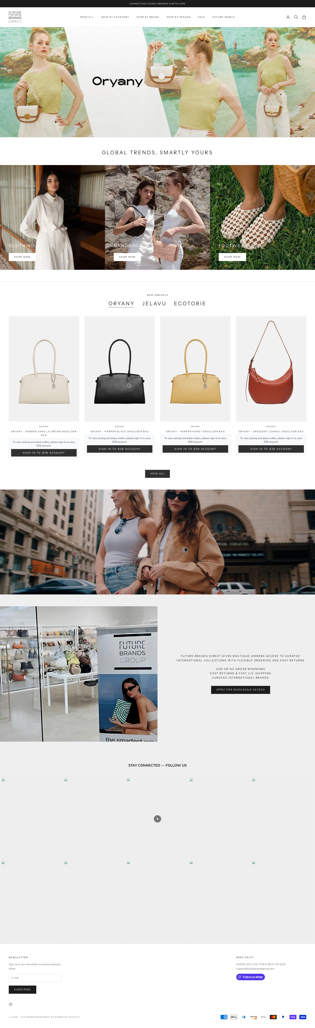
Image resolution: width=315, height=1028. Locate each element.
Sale (201, 17)
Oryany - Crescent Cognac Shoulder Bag (271, 431)
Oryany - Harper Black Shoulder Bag (119, 431)
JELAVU (154, 303)
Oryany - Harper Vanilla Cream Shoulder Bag (44, 433)
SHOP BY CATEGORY (115, 17)
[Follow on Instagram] (10, 1004)
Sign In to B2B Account (44, 453)
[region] (157, 82)
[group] (157, 82)
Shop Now (22, 257)
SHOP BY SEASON (179, 17)
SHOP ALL (87, 17)
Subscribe (22, 989)
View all (157, 473)
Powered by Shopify (65, 1017)
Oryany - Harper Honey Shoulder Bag (195, 431)
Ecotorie (190, 303)
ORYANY (121, 303)
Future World (223, 17)
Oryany (44, 426)
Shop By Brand (148, 17)
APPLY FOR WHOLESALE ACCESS (240, 689)
